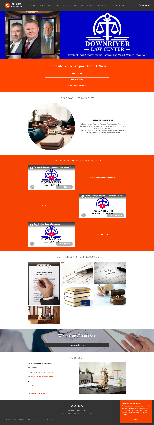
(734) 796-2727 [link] (77, 416)
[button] (37, 386)
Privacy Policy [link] (118, 5)
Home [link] (33, 5)
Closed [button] (34, 386)
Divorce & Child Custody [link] (48, 5)
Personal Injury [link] (103, 5)
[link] (14, 5)
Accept (136, 419)
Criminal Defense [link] (86, 5)
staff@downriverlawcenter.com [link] (42, 377)
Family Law (77, 74)
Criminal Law (77, 80)
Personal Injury (77, 85)
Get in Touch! (37, 393)
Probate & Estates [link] (69, 5)
